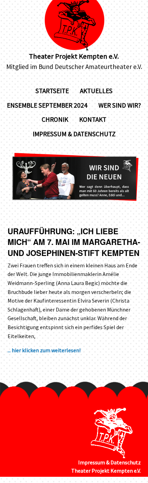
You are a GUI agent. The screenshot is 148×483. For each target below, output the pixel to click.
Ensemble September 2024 (47, 105)
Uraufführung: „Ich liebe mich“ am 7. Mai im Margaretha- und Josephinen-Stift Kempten (74, 242)
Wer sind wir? (119, 105)
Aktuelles (96, 91)
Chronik (55, 119)
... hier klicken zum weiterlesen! (44, 350)
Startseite (52, 91)
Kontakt (92, 119)
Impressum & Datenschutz (74, 134)
